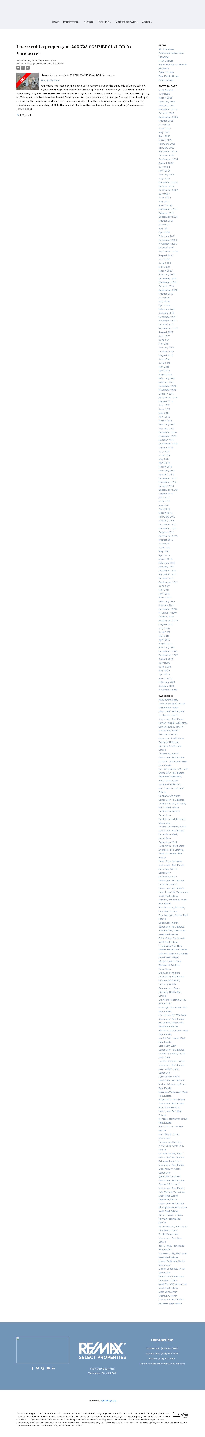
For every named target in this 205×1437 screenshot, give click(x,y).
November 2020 (168, 243)
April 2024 (164, 170)
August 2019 (166, 293)
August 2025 (166, 120)
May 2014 (164, 459)
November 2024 (168, 151)
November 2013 (168, 482)
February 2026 (167, 101)
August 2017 (166, 332)
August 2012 (166, 539)
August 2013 (166, 493)
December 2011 (167, 570)
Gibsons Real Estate (170, 961)
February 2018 (167, 309)
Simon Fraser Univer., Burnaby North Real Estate (171, 1218)
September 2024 (168, 159)
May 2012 (164, 551)
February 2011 (167, 601)
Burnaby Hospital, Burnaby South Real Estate (170, 746)
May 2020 (164, 266)
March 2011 (165, 597)
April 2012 (164, 555)
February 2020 (167, 274)
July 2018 (164, 301)
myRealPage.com (108, 1401)
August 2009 (166, 659)
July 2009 (164, 662)
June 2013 (164, 501)
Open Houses (166, 72)
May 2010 (164, 635)
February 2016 (167, 378)
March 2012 (165, 559)
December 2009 (168, 651)
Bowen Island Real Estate (173, 722)
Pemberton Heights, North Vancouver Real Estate (171, 1145)
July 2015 (164, 405)
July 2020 (164, 259)
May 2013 (164, 505)
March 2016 (165, 374)
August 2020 (166, 255)
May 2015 (164, 413)
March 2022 (165, 205)
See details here (50, 80)
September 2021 (168, 216)
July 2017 (164, 336)
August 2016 (166, 355)
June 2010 (165, 632)
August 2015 (166, 401)
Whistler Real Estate (170, 1303)
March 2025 (165, 139)
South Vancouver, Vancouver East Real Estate (170, 1238)
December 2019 (168, 278)
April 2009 (164, 674)
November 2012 (168, 528)
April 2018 (164, 305)
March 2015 (165, 420)
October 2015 (166, 393)
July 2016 (164, 359)
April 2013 (164, 509)
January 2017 (166, 347)
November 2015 (168, 389)
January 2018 (166, 313)
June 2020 (165, 263)
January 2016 (166, 382)
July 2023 (164, 178)
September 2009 (168, 655)
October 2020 (166, 247)
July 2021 (164, 224)
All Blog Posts (166, 49)
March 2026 (165, 97)
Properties (70, 22)
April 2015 (164, 416)
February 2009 (167, 682)
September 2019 (168, 290)
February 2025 (167, 143)
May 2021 (164, 228)
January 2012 (166, 566)
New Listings (166, 60)
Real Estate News (168, 76)
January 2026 (166, 105)
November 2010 (168, 612)
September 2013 (168, 489)
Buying (88, 22)
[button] (32, 1368)
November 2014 (168, 436)
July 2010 (164, 628)
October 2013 (166, 486)
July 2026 (164, 93)
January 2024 (167, 174)
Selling (104, 22)
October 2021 (166, 213)
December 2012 (168, 524)
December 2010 (168, 609)
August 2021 (166, 220)
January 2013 (166, 520)
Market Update (125, 22)
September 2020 (168, 251)
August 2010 (166, 624)
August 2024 (166, 163)
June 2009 (165, 666)
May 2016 (164, 366)
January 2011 (166, 605)
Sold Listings (166, 80)
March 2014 (165, 466)
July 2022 (164, 193)
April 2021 (164, 232)
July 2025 (164, 124)
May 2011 (164, 589)
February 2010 (167, 647)
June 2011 (164, 585)
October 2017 (166, 324)
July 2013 (164, 497)
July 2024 (164, 167)
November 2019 (168, 282)
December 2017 (168, 316)
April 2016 (164, 370)
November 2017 (168, 320)
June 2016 (164, 363)
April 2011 (164, 593)
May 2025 (164, 132)
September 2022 (168, 190)
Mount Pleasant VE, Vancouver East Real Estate (170, 1111)
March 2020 (165, 270)
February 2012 (167, 562)
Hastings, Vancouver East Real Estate (44, 63)
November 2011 (167, 574)
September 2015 (168, 397)
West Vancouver (168, 1291)
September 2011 (168, 582)
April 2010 (164, 639)
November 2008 (168, 689)
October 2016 (166, 351)
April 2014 (164, 462)
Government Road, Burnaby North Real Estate (170, 992)
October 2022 (166, 186)
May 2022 (164, 201)
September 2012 (168, 536)
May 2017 (164, 343)
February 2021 (167, 236)
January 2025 (166, 147)
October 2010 (166, 616)
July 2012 (164, 543)
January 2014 (166, 474)
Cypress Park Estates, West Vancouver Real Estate (171, 853)
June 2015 (164, 409)
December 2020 (168, 240)
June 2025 (165, 128)
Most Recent (166, 90)
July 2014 (164, 451)
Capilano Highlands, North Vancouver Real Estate (171, 788)
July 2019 (164, 297)
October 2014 (166, 439)
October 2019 (166, 286)
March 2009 (165, 678)
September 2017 (168, 328)
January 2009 (167, 685)
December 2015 (168, 386)
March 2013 (165, 512)
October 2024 (166, 155)
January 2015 (166, 428)
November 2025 (168, 109)
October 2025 (166, 113)
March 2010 (165, 643)
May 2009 (164, 670)
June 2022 (165, 197)
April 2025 (164, 136)
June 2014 (165, 455)
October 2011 (166, 578)
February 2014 (167, 470)
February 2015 (167, 424)
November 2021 (168, 209)
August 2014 (166, 447)
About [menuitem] (146, 22)
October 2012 (166, 532)
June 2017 (165, 339)
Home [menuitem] (55, 22)
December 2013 (168, 478)
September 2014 (168, 443)
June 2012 (164, 547)
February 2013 (167, 516)
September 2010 (168, 620)
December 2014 (168, 432)
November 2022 (168, 182)
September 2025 (168, 117)
